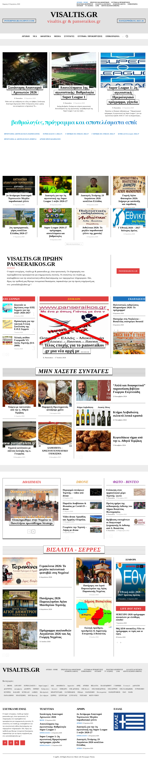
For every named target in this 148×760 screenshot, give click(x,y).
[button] (126, 36)
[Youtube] (22, 742)
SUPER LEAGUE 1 (45, 733)
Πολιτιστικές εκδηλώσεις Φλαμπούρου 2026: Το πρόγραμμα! (126, 307)
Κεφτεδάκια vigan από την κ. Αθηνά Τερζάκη (128, 439)
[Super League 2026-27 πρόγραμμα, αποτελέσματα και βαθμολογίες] (55, 217)
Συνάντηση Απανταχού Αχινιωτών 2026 (51, 715)
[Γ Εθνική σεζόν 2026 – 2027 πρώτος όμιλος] (130, 582)
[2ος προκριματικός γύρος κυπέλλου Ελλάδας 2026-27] (19, 217)
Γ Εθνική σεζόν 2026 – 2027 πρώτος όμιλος (130, 593)
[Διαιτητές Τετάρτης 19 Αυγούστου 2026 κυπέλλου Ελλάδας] (92, 185)
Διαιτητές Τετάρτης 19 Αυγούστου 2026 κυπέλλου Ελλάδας (92, 198)
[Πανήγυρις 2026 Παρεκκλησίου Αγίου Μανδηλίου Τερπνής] (20, 603)
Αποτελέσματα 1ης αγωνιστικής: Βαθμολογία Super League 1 (74, 92)
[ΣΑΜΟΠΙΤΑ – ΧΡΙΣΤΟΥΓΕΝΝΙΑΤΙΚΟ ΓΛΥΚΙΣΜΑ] (55, 434)
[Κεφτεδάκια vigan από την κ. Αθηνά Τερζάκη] (93, 440)
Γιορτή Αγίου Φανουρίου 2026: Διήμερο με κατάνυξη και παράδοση (129, 199)
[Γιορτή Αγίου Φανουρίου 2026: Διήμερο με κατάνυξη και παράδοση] (129, 185)
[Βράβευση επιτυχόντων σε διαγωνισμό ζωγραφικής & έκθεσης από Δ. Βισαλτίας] (139, 521)
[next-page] (7, 354)
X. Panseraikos (18, 98)
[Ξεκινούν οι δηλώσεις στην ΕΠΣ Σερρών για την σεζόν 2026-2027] (7, 308)
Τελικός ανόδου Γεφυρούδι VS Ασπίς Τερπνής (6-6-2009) (24, 341)
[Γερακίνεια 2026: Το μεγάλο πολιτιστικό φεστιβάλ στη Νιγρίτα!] (20, 571)
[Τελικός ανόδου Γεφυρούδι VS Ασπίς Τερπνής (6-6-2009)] (7, 340)
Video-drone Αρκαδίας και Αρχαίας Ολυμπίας (74, 518)
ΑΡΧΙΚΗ (79, 723)
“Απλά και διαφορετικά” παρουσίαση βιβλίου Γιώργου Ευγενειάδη (129, 389)
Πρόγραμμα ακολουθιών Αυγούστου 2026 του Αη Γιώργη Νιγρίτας (55, 634)
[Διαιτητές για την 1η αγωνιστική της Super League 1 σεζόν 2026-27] (55, 185)
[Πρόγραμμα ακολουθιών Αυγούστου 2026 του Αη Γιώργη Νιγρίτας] (20, 635)
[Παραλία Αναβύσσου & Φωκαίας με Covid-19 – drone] (96, 505)
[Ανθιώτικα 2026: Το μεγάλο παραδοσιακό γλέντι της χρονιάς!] (92, 217)
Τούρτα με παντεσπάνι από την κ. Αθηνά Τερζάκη (19, 410)
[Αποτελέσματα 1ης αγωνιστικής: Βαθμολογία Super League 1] (74, 70)
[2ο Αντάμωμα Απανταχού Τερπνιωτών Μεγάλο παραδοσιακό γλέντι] (19, 185)
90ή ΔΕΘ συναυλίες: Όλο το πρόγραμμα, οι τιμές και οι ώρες (130, 631)
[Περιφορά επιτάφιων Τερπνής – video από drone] (96, 492)
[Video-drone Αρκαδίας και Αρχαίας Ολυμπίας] (96, 518)
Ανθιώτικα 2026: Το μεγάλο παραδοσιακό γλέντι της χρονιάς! (92, 230)
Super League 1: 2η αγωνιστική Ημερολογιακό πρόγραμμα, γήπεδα (53, 739)
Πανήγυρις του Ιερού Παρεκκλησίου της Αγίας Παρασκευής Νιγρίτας (94, 588)
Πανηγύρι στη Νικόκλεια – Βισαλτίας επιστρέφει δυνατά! (128, 320)
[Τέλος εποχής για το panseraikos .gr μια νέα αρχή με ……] (74, 324)
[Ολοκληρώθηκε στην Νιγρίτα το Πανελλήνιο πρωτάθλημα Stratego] (31, 505)
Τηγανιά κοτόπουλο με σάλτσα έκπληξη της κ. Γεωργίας (19, 450)
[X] (16, 742)
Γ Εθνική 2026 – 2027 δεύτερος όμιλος (129, 229)
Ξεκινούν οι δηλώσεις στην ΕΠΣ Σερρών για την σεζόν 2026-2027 (24, 308)
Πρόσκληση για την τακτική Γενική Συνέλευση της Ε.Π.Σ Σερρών (24, 325)
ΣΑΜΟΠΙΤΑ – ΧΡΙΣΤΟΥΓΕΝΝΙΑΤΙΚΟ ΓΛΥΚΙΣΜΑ (55, 450)
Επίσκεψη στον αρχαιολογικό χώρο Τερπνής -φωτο (116, 493)
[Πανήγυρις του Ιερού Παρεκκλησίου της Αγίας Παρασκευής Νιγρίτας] (93, 571)
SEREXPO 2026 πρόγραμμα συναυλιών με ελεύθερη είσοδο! (130, 617)
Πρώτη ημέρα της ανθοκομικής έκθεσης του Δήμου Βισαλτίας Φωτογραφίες (119, 507)
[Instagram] (10, 742)
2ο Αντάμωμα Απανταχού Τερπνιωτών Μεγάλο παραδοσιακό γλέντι (18, 198)
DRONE (42, 720)
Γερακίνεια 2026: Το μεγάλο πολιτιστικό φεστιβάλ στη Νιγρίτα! (54, 569)
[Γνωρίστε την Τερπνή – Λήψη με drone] (96, 529)
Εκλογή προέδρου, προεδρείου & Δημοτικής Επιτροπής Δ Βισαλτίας (94, 630)
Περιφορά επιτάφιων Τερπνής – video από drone (73, 493)
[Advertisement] (74, 161)
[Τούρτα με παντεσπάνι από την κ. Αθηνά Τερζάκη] (19, 393)
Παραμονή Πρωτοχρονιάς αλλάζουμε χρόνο (55, 408)
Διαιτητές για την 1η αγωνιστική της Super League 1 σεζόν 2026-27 (55, 198)
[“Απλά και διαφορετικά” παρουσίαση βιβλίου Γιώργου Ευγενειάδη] (93, 390)
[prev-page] (4, 354)
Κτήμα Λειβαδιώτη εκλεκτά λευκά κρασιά (127, 414)
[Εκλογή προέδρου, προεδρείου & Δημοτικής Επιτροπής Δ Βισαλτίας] (93, 614)
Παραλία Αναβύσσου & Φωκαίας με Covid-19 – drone (75, 506)
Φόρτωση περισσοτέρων (73, 244)
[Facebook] (5, 742)
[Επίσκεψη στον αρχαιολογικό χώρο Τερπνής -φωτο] (139, 492)
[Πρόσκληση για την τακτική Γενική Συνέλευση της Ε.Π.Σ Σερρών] (7, 324)
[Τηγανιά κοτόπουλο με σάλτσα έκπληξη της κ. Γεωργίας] (19, 434)
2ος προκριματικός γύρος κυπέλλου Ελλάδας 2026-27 (18, 230)
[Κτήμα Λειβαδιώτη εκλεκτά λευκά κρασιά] (93, 415)
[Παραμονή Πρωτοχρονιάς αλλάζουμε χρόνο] (55, 393)
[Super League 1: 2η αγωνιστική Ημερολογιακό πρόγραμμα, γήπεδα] (123, 70)
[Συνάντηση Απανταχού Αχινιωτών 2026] (25, 70)
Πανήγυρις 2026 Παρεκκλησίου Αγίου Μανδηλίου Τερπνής (53, 601)
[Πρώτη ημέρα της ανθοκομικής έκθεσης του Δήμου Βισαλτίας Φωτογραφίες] (139, 505)
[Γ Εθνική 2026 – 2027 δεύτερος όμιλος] (129, 218)
